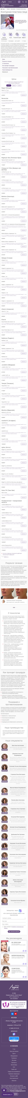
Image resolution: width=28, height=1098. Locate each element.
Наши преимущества (7, 70)
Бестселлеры (14, 1064)
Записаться (4, 749)
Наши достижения (14, 1051)
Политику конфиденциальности (17, 1091)
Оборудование (14, 1056)
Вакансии (14, 1080)
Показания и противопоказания (10, 67)
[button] (12, 607)
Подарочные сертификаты (14, 1071)
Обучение (14, 1060)
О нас (14, 1049)
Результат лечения (6, 61)
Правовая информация (14, 1074)
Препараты (14, 1062)
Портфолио (14, 1058)
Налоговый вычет (14, 1078)
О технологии (5, 63)
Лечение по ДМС (14, 1076)
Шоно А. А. (6, 556)
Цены (3, 59)
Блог (14, 1067)
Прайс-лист (14, 1069)
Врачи (14, 1053)
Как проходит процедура (8, 65)
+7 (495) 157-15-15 (14, 1028)
